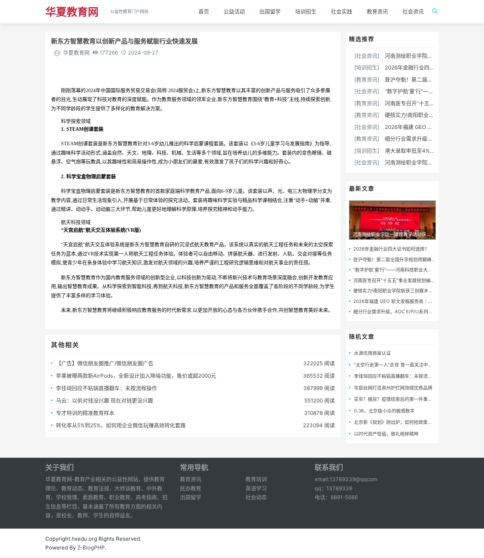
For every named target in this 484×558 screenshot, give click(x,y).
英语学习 (256, 488)
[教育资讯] (366, 79)
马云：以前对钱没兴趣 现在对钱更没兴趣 (104, 400)
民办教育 (190, 488)
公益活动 (234, 11)
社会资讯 (413, 11)
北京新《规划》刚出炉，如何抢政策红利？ (397, 422)
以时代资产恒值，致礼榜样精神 (386, 433)
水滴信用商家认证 (372, 353)
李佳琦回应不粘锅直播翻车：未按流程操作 (106, 388)
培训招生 (305, 11)
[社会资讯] (366, 55)
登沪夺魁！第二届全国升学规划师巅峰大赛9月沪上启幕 (410, 259)
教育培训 (256, 479)
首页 (203, 11)
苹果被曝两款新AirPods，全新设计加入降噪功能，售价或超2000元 (136, 375)
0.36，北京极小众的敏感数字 (384, 410)
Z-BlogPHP (91, 547)
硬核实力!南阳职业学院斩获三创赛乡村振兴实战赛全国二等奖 (416, 290)
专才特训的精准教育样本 (85, 413)
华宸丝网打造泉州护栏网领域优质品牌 (393, 387)
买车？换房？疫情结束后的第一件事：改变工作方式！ (409, 399)
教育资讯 (377, 11)
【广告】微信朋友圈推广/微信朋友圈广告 (104, 363)
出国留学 (270, 11)
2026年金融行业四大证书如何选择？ (428, 67)
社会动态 (256, 497)
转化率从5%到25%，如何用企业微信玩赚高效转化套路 (121, 425)
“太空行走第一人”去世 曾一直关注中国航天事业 (402, 364)
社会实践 (341, 11)
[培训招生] (366, 67)
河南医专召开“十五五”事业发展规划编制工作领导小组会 (410, 280)
